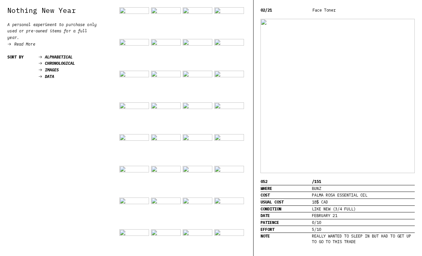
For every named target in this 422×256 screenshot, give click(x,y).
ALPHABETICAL (55, 56)
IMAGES (48, 69)
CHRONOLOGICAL (56, 63)
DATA (46, 76)
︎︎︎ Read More (21, 44)
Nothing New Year (41, 10)
